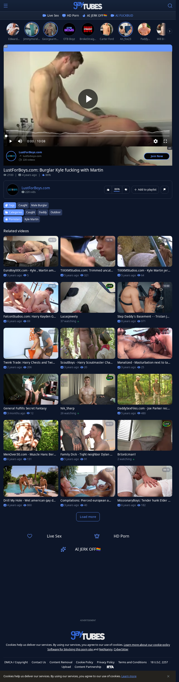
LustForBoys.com (30, 152)
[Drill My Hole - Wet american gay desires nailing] (30, 488)
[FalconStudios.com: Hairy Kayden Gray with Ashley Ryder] (30, 304)
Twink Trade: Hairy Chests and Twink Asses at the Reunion (29, 362)
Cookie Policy (84, 662)
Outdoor (56, 212)
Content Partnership (88, 667)
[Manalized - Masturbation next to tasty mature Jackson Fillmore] (144, 350)
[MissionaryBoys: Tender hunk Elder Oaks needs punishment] (144, 488)
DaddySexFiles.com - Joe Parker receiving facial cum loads (143, 408)
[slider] (88, 136)
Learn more (128, 676)
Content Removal (61, 662)
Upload (66, 667)
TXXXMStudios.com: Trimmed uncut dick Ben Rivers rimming (86, 270)
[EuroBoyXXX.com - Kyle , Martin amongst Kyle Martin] (30, 258)
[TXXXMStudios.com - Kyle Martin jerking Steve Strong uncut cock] (144, 258)
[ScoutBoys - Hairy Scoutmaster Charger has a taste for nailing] (87, 350)
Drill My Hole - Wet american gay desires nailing (30, 500)
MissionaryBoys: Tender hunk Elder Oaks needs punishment (143, 500)
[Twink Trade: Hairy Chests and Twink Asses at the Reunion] (30, 350)
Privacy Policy (106, 662)
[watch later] (8, 241)
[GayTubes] (88, 5)
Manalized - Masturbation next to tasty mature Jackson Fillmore (143, 362)
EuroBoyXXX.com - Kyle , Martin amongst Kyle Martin (29, 270)
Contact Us (39, 662)
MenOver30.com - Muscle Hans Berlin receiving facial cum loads (29, 454)
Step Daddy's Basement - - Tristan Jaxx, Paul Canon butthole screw (143, 316)
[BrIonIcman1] (144, 442)
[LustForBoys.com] (11, 156)
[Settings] (155, 141)
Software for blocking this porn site (70, 649)
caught (23, 205)
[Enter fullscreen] (165, 141)
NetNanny (105, 649)
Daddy (43, 212)
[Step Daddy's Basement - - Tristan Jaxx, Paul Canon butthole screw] (144, 304)
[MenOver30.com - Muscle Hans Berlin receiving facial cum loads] (30, 442)
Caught (30, 212)
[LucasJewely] (87, 304)
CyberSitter (121, 649)
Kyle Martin (31, 219)
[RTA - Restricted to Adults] (110, 666)
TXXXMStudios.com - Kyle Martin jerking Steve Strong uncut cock (143, 270)
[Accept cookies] (168, 676)
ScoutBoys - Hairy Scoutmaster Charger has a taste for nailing (86, 362)
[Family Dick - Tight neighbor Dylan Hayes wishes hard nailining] (87, 442)
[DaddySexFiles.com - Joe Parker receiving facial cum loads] (144, 396)
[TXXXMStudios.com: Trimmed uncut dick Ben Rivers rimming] (87, 258)
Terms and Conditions (132, 662)
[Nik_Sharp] (87, 396)
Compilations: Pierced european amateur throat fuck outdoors (86, 500)
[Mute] (20, 141)
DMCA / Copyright (16, 662)
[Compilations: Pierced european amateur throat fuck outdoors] (87, 488)
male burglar (39, 205)
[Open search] (170, 6)
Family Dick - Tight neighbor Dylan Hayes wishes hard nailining (86, 454)
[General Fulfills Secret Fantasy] (30, 396)
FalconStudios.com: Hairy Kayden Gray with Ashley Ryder (30, 316)
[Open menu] (6, 6)
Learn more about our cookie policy (147, 645)
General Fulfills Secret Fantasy (24, 408)
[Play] (88, 99)
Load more (88, 517)
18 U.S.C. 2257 (159, 662)
